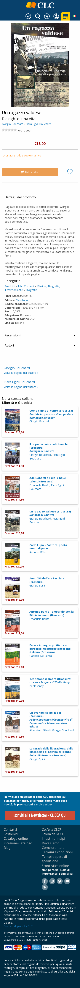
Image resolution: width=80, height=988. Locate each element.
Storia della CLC (54, 834)
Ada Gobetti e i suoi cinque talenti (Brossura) (47, 479)
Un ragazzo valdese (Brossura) (50, 513)
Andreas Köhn (38, 552)
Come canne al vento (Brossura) (51, 414)
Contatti (10, 829)
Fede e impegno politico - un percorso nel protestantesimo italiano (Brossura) (50, 648)
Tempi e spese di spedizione (54, 858)
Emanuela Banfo (39, 485)
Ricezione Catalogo (18, 843)
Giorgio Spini (37, 585)
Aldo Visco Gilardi (40, 730)
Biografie (31, 290)
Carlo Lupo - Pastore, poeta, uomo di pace (48, 546)
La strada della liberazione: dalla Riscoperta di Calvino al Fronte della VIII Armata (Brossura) (51, 752)
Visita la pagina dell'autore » (21, 372)
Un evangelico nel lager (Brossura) (50, 719)
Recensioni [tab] (13, 335)
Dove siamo (50, 843)
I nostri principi (53, 838)
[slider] (9, 129)
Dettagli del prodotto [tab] (20, 197)
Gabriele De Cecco (40, 656)
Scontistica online (55, 866)
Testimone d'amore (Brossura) (50, 680)
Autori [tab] (9, 345)
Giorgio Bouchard (12, 124)
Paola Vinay (36, 686)
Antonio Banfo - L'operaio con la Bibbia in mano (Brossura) (51, 613)
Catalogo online (16, 838)
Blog (7, 848)
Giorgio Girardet (39, 421)
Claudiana (22, 300)
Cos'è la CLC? (51, 829)
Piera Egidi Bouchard (38, 124)
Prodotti (10, 286)
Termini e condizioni (57, 852)
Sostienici (11, 834)
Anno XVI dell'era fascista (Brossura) (46, 580)
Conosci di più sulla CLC (18, 926)
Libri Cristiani (26, 286)
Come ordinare (53, 848)
